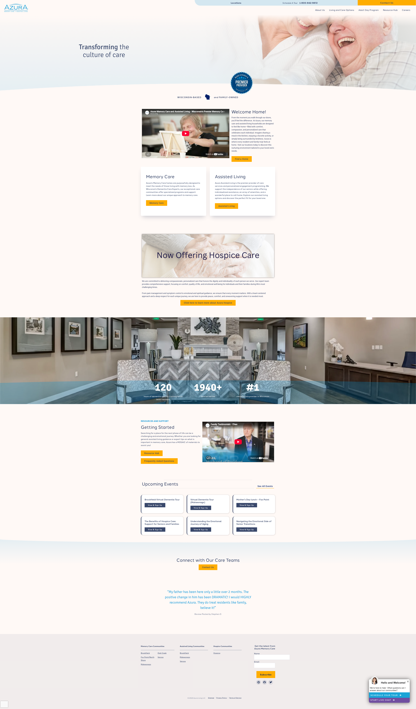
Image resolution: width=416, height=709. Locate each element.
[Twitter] (271, 682)
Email (256, 662)
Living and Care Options (341, 9)
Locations (236, 2)
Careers (406, 9)
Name (257, 653)
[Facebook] (264, 682)
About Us (320, 9)
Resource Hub (390, 9)
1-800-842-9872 (308, 2)
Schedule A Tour (289, 2)
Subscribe (266, 674)
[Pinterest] (258, 682)
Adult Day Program (368, 9)
